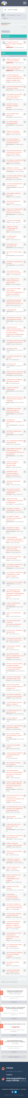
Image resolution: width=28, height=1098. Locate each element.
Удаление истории (11, 348)
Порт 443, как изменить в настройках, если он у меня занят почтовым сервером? (14, 905)
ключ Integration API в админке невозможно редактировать (12, 280)
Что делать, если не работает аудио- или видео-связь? (14, 43)
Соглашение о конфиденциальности (11, 1089)
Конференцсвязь (11, 310)
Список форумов (11, 15)
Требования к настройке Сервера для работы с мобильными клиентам (13, 410)
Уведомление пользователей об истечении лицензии (12, 896)
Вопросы (5, 18)
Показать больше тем (14, 1057)
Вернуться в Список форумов (9, 982)
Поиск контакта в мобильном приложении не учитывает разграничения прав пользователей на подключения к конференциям (15, 330)
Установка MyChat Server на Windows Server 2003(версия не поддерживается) (14, 808)
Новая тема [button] (6, 31)
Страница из (22, 979)
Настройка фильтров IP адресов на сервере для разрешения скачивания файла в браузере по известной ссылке (15, 593)
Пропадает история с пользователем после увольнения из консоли (15, 1008)
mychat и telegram (11, 718)
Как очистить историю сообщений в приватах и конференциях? (13, 490)
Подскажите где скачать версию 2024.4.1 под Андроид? (13, 825)
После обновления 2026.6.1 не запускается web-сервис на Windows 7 (15, 1041)
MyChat (19, 15)
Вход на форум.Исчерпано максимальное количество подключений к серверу (14, 152)
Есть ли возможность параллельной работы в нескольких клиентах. (13, 140)
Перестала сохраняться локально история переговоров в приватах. (13, 548)
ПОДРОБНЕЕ (14, 1002)
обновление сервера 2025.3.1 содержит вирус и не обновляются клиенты (14, 655)
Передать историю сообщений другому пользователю (12, 228)
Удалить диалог (11, 816)
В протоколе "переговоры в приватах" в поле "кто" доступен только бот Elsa (14, 210)
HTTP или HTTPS (11, 364)
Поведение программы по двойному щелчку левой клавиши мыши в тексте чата (14, 301)
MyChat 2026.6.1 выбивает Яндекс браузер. (15, 1024)
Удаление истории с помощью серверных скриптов (12, 105)
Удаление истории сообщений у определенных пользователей (14, 500)
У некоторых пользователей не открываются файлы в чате (14, 991)
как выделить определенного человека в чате (14, 421)
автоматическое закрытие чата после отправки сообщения (14, 954)
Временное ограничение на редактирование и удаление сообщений (14, 398)
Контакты (23, 1089)
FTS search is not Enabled (13, 220)
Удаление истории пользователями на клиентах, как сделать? (13, 473)
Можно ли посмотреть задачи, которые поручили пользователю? (14, 686)
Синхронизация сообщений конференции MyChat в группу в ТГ (14, 754)
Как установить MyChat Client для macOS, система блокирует (14, 735)
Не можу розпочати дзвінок (14, 582)
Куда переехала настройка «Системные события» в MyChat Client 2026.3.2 (14, 96)
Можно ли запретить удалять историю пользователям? (12, 463)
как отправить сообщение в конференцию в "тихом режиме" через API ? (14, 574)
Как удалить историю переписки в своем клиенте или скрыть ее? (14, 518)
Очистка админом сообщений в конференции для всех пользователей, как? (14, 539)
